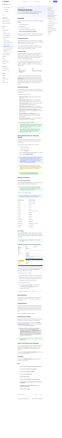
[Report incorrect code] (38, 291)
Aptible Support (21, 78)
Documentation (5, 4)
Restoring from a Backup (52, 28)
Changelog (6, 9)
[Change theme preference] (59, 1)
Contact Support (7, 7)
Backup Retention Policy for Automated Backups (52, 16)
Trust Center (6, 11)
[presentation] (30, 291)
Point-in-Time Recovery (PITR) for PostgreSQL (28, 31)
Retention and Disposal (52, 18)
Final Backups (50, 21)
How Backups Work (51, 10)
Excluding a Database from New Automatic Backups (53, 23)
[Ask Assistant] (41, 291)
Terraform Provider (29, 154)
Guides (10, 4)
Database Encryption (28, 358)
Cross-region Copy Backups (53, 19)
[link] (24, 70)
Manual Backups (50, 25)
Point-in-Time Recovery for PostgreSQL (52, 31)
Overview (49, 9)
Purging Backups (50, 27)
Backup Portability (51, 12)
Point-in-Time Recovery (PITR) (30, 162)
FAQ (48, 34)
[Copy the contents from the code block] (40, 291)
